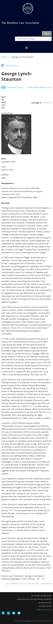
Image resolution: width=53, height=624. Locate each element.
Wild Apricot (29, 621)
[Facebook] (3, 613)
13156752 (47, 102)
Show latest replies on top (39, 87)
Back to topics (11, 65)
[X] (8, 613)
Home (4, 57)
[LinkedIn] (13, 613)
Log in (47, 33)
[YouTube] (19, 613)
